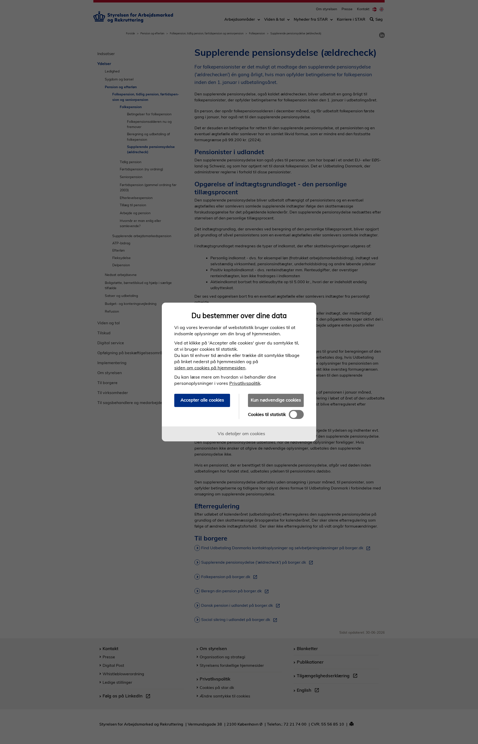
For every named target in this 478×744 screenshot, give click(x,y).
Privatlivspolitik (244, 383)
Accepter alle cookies (202, 400)
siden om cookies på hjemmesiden (209, 368)
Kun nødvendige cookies (276, 400)
